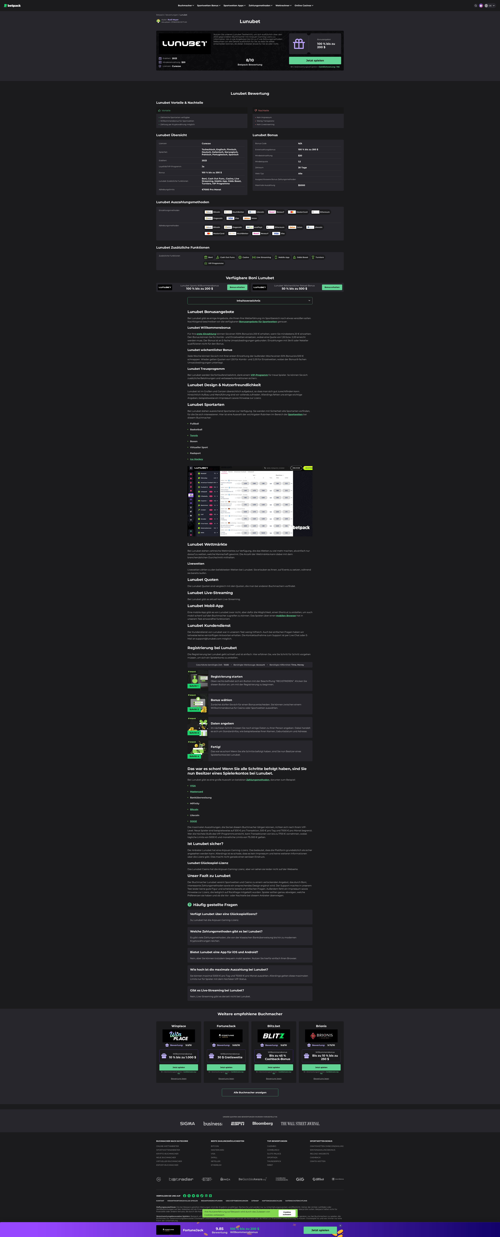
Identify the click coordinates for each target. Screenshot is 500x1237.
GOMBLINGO (273, 1150)
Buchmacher (185, 5)
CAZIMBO (271, 1146)
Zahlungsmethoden (259, 5)
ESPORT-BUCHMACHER (167, 1165)
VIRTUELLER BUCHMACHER (169, 1161)
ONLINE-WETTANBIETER (167, 1146)
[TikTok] (201, 1196)
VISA (193, 785)
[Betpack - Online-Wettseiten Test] (12, 5)
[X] (189, 1196)
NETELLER (215, 1161)
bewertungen (172, 15)
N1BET (270, 1165)
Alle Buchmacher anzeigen (250, 1092)
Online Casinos (303, 5)
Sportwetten (295, 414)
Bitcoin (194, 809)
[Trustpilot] (210, 1196)
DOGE (193, 821)
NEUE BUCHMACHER (166, 1157)
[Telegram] (193, 1196)
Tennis (194, 435)
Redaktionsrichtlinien (212, 1201)
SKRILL (214, 1157)
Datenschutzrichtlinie (296, 1201)
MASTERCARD (217, 1150)
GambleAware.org (327, 67)
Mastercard (196, 791)
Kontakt (160, 1201)
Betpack (160, 15)
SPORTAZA (272, 1157)
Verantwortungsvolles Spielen (182, 1201)
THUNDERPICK (274, 1161)
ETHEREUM (216, 1165)
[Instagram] (197, 1196)
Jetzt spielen (315, 60)
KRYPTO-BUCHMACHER (167, 1154)
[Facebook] (184, 1196)
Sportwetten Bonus (207, 5)
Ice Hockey (196, 459)
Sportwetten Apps (233, 5)
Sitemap (255, 1201)
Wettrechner (282, 5)
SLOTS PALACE (274, 1154)
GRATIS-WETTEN (317, 1161)
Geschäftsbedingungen (237, 1201)
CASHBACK (315, 1157)
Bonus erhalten (237, 287)
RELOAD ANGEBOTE (319, 1154)
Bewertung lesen (178, 1079)
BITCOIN (215, 1146)
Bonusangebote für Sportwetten (258, 321)
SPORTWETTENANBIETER (168, 1150)
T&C (338, 67)
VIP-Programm (259, 375)
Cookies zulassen (287, 1213)
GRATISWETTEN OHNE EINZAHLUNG (327, 1146)
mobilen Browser (286, 615)
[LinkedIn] (206, 1196)
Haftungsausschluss (272, 1201)
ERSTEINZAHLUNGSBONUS (322, 1150)
